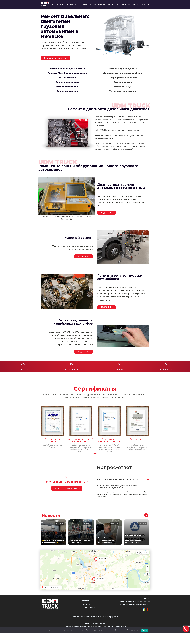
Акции (103, 617)
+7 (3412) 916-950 (141, 4)
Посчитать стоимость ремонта (66, 488)
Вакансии (94, 617)
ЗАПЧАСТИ (113, 4)
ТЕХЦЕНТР (71, 4)
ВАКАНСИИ (125, 4)
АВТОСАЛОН (58, 4)
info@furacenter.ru (88, 607)
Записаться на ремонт (55, 58)
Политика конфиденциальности (95, 623)
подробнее (106, 213)
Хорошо (144, 630)
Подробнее (83, 256)
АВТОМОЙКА (99, 4)
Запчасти (84, 617)
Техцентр (75, 617)
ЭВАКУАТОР (85, 4)
